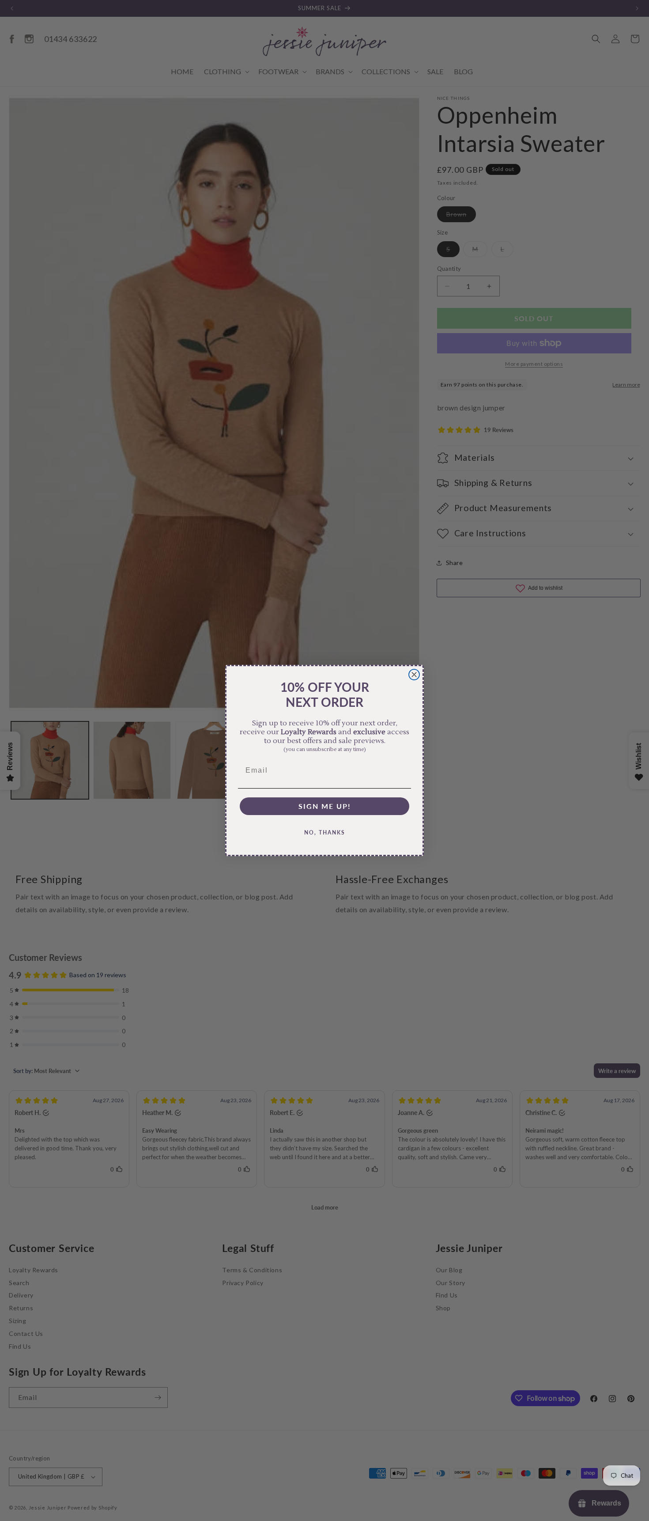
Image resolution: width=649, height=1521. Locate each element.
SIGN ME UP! (324, 806)
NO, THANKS (324, 832)
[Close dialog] (414, 674)
